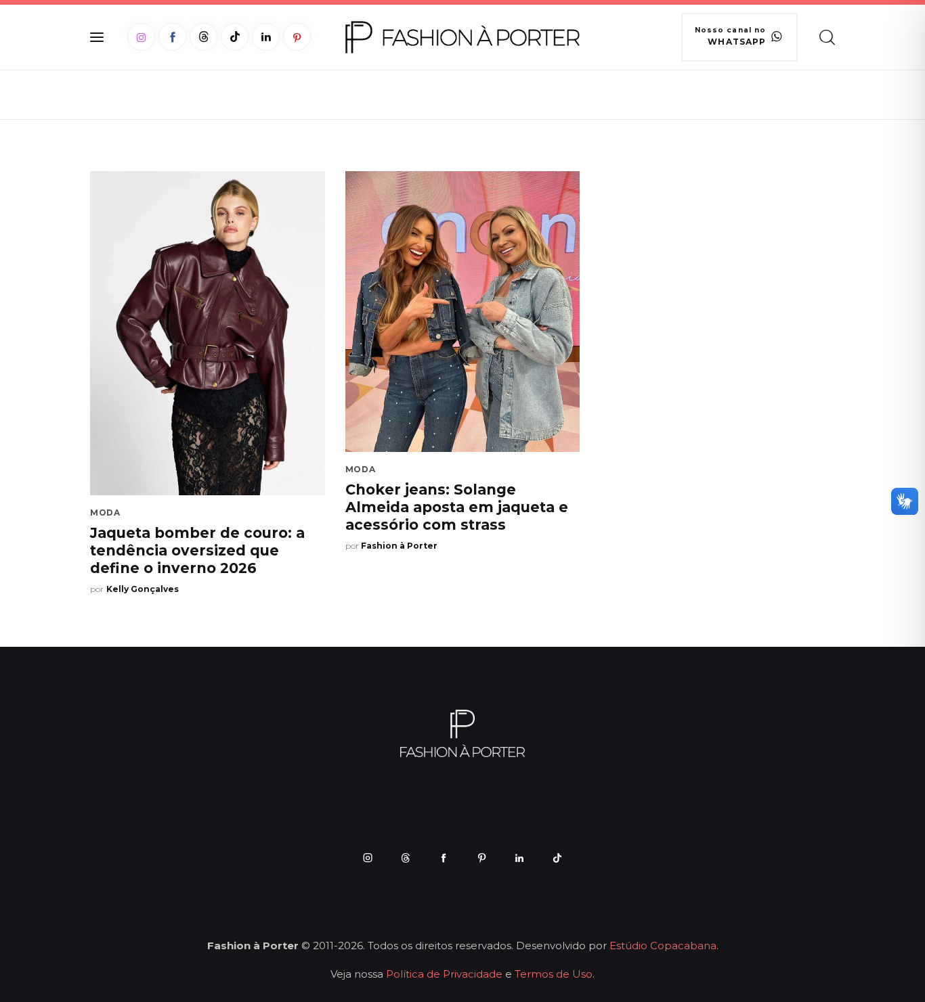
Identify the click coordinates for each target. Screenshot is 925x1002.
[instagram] (368, 858)
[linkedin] (519, 858)
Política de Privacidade (444, 973)
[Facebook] (172, 37)
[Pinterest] (297, 37)
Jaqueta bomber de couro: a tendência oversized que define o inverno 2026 (197, 550)
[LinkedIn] (266, 37)
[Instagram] (141, 37)
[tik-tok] (557, 858)
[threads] (406, 858)
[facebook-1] (443, 858)
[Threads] (203, 37)
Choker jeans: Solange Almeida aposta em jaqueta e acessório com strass (456, 507)
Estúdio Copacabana (662, 945)
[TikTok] (235, 37)
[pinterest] (481, 858)
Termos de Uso (554, 973)
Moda (105, 512)
